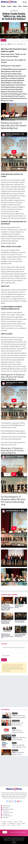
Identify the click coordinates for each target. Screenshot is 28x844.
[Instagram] (12, 801)
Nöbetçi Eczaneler (7, 806)
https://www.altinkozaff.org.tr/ (13, 439)
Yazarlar (9, 6)
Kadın (8, 825)
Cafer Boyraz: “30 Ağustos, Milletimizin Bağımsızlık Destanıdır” (17, 724)
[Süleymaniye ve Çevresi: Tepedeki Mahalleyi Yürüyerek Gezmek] (7, 616)
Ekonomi (25, 6)
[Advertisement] (14, 691)
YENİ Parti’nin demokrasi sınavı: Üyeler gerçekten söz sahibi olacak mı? (18, 731)
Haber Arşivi (5, 817)
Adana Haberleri (16, 720)
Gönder (4, 660)
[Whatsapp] (20, 801)
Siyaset (15, 6)
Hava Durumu (6, 807)
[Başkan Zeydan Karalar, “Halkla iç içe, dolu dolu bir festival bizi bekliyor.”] (14, 30)
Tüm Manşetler (6, 814)
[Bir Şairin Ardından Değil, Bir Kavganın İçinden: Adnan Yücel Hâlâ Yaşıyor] (21, 629)
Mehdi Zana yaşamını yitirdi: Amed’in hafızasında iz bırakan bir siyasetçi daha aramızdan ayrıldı (18, 716)
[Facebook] (7, 801)
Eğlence (13, 825)
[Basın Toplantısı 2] (14, 577)
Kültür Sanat (14, 11)
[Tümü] (26, 709)
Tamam (14, 842)
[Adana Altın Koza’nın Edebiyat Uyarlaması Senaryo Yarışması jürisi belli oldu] (7, 629)
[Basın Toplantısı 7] (14, 111)
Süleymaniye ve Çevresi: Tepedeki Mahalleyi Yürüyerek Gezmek (6, 622)
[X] (10, 801)
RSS (5, 832)
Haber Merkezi (5, 44)
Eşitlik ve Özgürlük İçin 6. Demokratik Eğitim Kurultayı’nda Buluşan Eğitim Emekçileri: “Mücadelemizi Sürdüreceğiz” (19, 739)
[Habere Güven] (9, 2)
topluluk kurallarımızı (13, 665)
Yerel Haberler (12, 823)
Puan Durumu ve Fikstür (8, 812)
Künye (19, 825)
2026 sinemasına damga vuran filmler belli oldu (20, 621)
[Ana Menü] (25, 2)
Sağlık (3, 825)
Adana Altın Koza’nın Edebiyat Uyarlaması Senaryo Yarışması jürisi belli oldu (7, 635)
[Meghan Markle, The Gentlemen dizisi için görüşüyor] (21, 600)
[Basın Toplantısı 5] (14, 558)
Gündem (3, 6)
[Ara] (23, 2)
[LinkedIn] (15, 801)
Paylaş (4, 40)
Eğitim (14, 735)
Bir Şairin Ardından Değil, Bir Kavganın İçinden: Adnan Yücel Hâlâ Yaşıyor (20, 635)
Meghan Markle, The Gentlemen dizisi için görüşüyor (19, 606)
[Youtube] (18, 801)
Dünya (19, 6)
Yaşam (18, 823)
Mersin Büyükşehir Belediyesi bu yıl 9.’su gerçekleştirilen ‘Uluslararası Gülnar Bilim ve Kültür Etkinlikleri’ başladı (7, 607)
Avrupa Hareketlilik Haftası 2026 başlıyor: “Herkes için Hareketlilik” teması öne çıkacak (19, 746)
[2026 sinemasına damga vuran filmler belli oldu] (21, 616)
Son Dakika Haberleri (7, 815)
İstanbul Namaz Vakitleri (8, 809)
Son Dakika (15, 713)
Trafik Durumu (6, 811)
